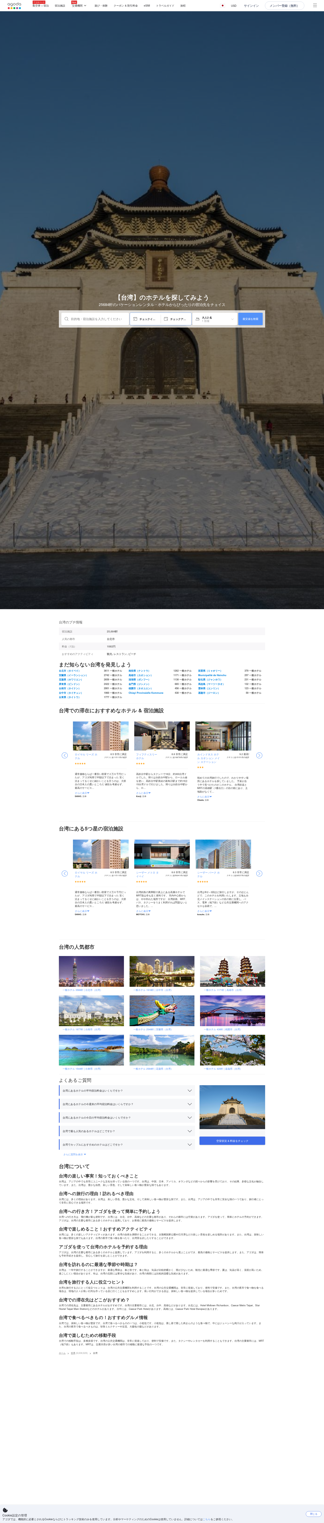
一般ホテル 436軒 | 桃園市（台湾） (223, 1029)
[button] (222, 6)
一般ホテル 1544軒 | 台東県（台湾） (82, 1068)
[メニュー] (315, 6)
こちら (207, 1519)
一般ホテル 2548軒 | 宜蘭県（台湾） (153, 1029)
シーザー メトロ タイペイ (147, 874)
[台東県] (92, 1050)
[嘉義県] (234, 1050)
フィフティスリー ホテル (146, 756)
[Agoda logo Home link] (14, 5)
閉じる (313, 1514)
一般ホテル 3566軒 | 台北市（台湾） (82, 990)
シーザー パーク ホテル (208, 874)
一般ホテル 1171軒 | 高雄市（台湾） (224, 990)
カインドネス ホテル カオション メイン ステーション (208, 758)
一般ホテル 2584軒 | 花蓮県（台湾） (153, 1068)
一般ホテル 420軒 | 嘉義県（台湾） (223, 1068)
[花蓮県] (163, 1050)
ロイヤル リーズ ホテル (86, 756)
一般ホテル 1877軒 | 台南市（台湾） (82, 1029)
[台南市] (92, 1010)
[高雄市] (234, 971)
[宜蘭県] (163, 1010)
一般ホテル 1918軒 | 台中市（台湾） (153, 990)
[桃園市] (234, 1010)
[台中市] (163, 971)
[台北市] (92, 971)
